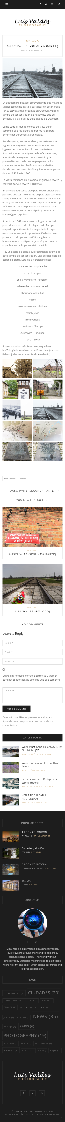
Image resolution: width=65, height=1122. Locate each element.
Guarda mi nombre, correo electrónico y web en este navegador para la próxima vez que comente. (31, 677)
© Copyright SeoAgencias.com (32, 1111)
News (23, 478)
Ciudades (44, 993)
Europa (46, 1001)
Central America (32, 868)
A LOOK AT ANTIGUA (34, 864)
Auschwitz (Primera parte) (32, 46)
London (23, 1017)
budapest (28, 786)
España (26, 852)
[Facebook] (40, 4)
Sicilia (26, 1043)
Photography (25, 1035)
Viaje (42, 1050)
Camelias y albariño (33, 848)
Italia (25, 884)
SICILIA (26, 880)
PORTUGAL (11, 1043)
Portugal (27, 754)
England (27, 836)
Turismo (28, 1050)
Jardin (9, 1017)
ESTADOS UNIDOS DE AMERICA (21, 1001)
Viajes (55, 1050)
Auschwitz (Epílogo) (32, 611)
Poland (32, 41)
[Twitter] (46, 4)
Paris (27, 1026)
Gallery (26, 1007)
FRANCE (26, 770)
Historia (41, 1007)
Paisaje (10, 1026)
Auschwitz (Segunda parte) (33, 490)
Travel (11, 1050)
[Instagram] (52, 4)
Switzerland (43, 1043)
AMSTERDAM (28, 802)
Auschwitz (10, 478)
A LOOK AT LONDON (34, 832)
